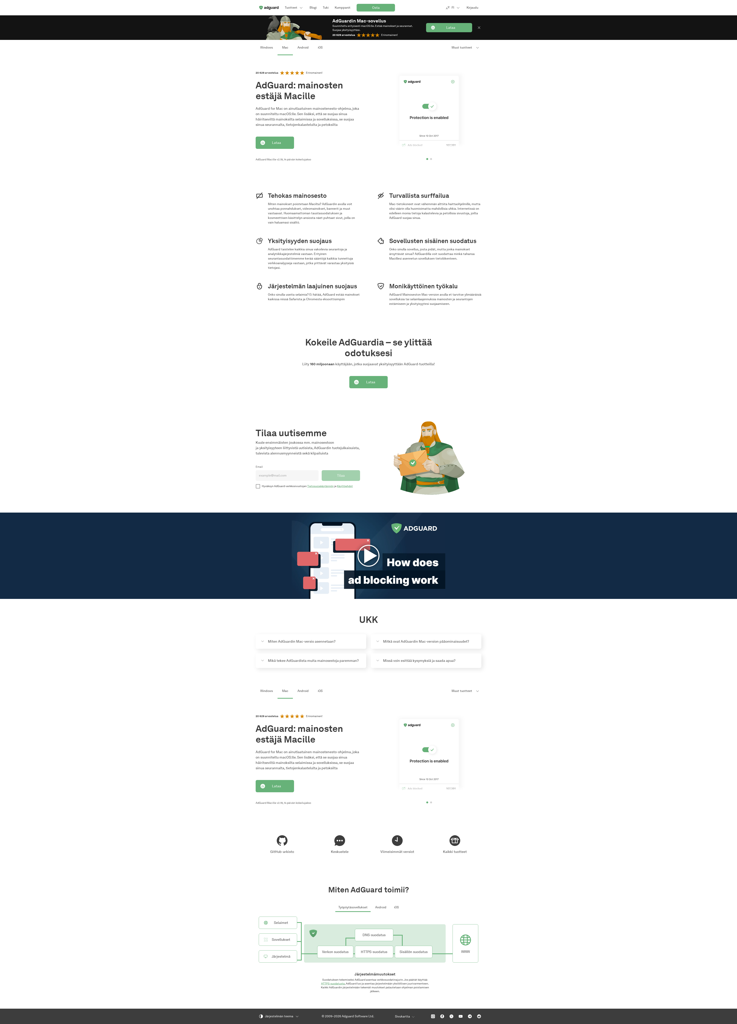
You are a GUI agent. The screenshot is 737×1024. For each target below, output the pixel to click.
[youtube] (460, 1016)
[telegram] (470, 1016)
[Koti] (269, 7)
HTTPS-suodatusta (333, 983)
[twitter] (451, 1016)
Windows (266, 47)
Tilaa (341, 475)
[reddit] (479, 1016)
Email (259, 466)
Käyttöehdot (345, 486)
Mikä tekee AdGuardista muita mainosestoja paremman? (313, 661)
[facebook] (442, 1016)
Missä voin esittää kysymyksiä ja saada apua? (419, 661)
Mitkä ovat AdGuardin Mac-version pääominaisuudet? (426, 641)
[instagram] (433, 1016)
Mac (285, 47)
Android (303, 47)
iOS (320, 47)
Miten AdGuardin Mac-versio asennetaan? (301, 641)
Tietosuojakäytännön (320, 486)
